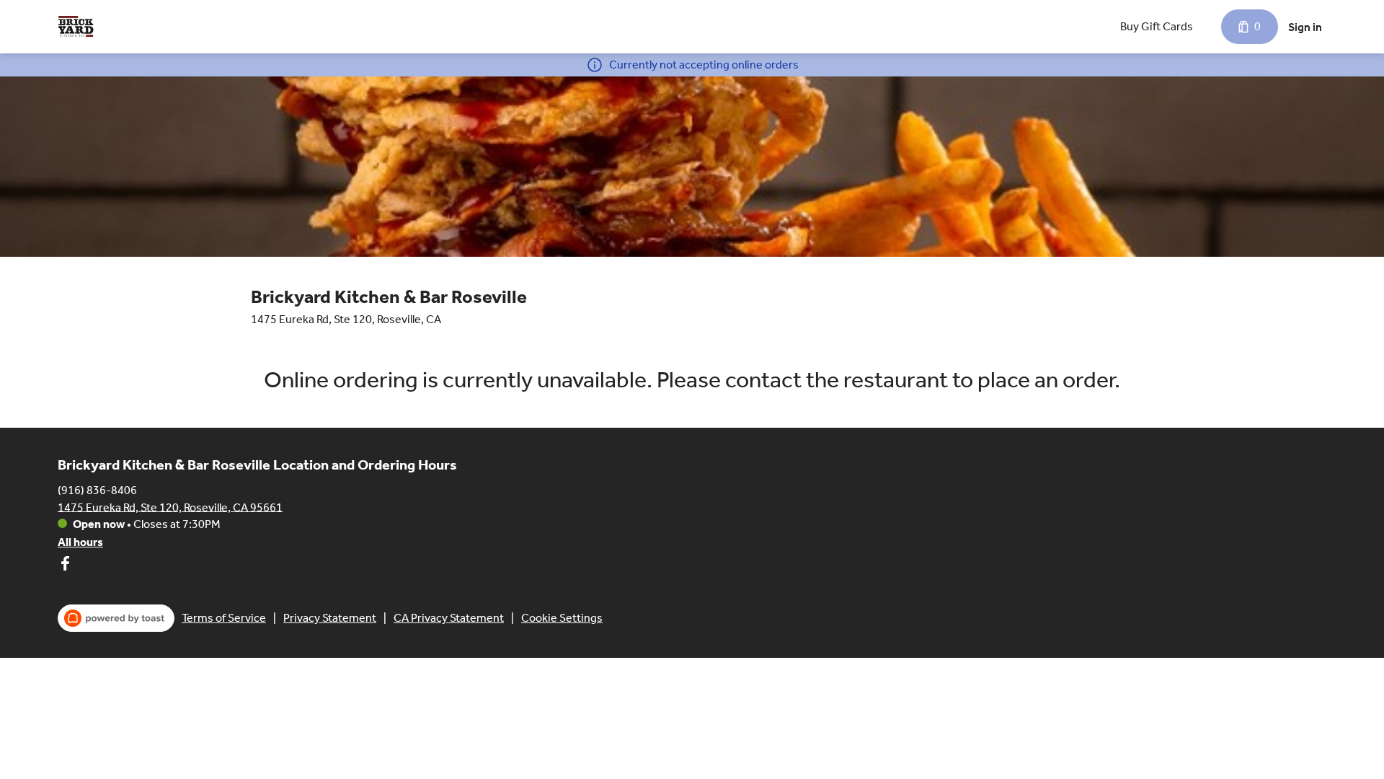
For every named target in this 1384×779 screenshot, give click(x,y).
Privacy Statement (329, 618)
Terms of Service (224, 618)
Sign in (1305, 27)
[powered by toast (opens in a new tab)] (116, 618)
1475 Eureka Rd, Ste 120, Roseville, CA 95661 (170, 507)
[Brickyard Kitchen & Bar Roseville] (76, 27)
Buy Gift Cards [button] (1156, 26)
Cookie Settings (562, 618)
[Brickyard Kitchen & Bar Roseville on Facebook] (65, 566)
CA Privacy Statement (449, 618)
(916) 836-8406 (97, 489)
